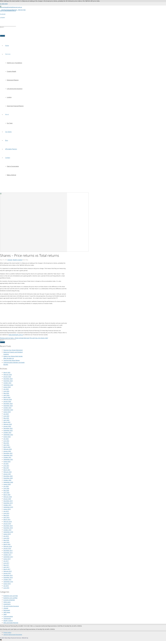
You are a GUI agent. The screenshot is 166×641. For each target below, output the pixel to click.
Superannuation (8, 616)
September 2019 (8, 507)
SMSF (5, 614)
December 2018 (8, 526)
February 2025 (7, 374)
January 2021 (7, 474)
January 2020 (7, 499)
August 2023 (7, 412)
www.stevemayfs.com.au (16, 335)
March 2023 (6, 422)
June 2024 (6, 391)
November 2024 (8, 381)
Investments (7, 604)
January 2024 (7, 401)
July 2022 (6, 439)
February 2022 (7, 449)
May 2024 (6, 393)
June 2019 (6, 513)
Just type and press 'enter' (7, 18)
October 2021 (7, 457)
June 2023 (6, 416)
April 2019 (6, 517)
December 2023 (8, 403)
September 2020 (8, 482)
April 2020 (6, 492)
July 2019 (6, 511)
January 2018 (7, 548)
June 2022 (6, 441)
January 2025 (7, 376)
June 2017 (6, 563)
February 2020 (7, 497)
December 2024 (8, 379)
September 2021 (8, 459)
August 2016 (7, 583)
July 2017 (6, 561)
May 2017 (6, 565)
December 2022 (8, 428)
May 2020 (6, 490)
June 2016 (6, 588)
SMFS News (6, 612)
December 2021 (8, 453)
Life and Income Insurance (11, 606)
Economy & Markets (9, 600)
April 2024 (6, 395)
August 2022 (7, 436)
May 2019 (6, 515)
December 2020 (8, 476)
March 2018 (6, 544)
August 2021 (7, 461)
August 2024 (7, 387)
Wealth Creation (17, 260)
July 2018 (6, 536)
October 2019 (7, 505)
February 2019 (7, 521)
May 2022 (6, 443)
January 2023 (7, 426)
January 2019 (7, 523)
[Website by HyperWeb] (1, 640)
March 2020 (6, 494)
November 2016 (8, 577)
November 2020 (8, 478)
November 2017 (8, 552)
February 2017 (7, 571)
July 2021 (6, 463)
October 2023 (7, 407)
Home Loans (7, 602)
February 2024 (7, 399)
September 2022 (8, 434)
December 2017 (8, 550)
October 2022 (7, 432)
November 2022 (8, 430)
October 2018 (7, 530)
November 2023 (8, 405)
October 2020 (7, 480)
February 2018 (7, 546)
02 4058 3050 (4, 4)
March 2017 (6, 569)
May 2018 (6, 540)
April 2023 (6, 420)
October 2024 (7, 383)
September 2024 (8, 385)
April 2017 (6, 567)
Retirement (6, 610)
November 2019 (8, 503)
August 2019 (7, 509)
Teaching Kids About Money (11, 360)
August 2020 (7, 484)
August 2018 (7, 534)
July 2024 (6, 389)
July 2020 (6, 486)
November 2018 (8, 528)
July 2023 (6, 414)
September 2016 (8, 581)
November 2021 (8, 455)
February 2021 (7, 472)
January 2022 (7, 451)
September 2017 (8, 557)
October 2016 (7, 579)
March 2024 (6, 397)
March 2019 (6, 519)
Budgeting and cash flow (10, 596)
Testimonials (7, 618)
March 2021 (6, 470)
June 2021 (6, 465)
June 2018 (6, 538)
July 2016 (6, 586)
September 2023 (8, 410)
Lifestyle (10, 260)
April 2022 (6, 445)
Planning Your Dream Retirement (13, 350)
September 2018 (8, 532)
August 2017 (7, 559)
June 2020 (6, 488)
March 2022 (6, 447)
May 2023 (6, 418)
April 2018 (6, 542)
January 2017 (7, 573)
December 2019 (8, 501)
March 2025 (6, 372)
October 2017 (7, 555)
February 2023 (7, 424)
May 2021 (6, 468)
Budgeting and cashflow (10, 598)
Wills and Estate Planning (10, 622)
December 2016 (8, 575)
